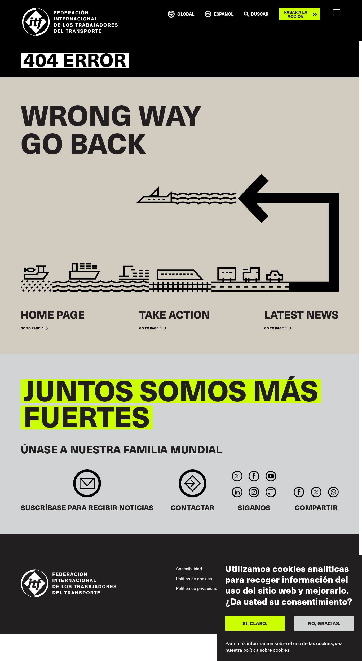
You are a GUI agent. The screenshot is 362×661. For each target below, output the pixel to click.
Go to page (30, 328)
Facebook (254, 476)
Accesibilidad (189, 568)
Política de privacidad (196, 588)
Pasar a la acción (295, 14)
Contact (192, 486)
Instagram (254, 492)
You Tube (270, 476)
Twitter (237, 476)
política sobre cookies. (266, 650)
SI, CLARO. (254, 623)
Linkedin (237, 492)
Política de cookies (194, 578)
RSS (270, 492)
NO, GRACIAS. (324, 623)
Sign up (87, 486)
